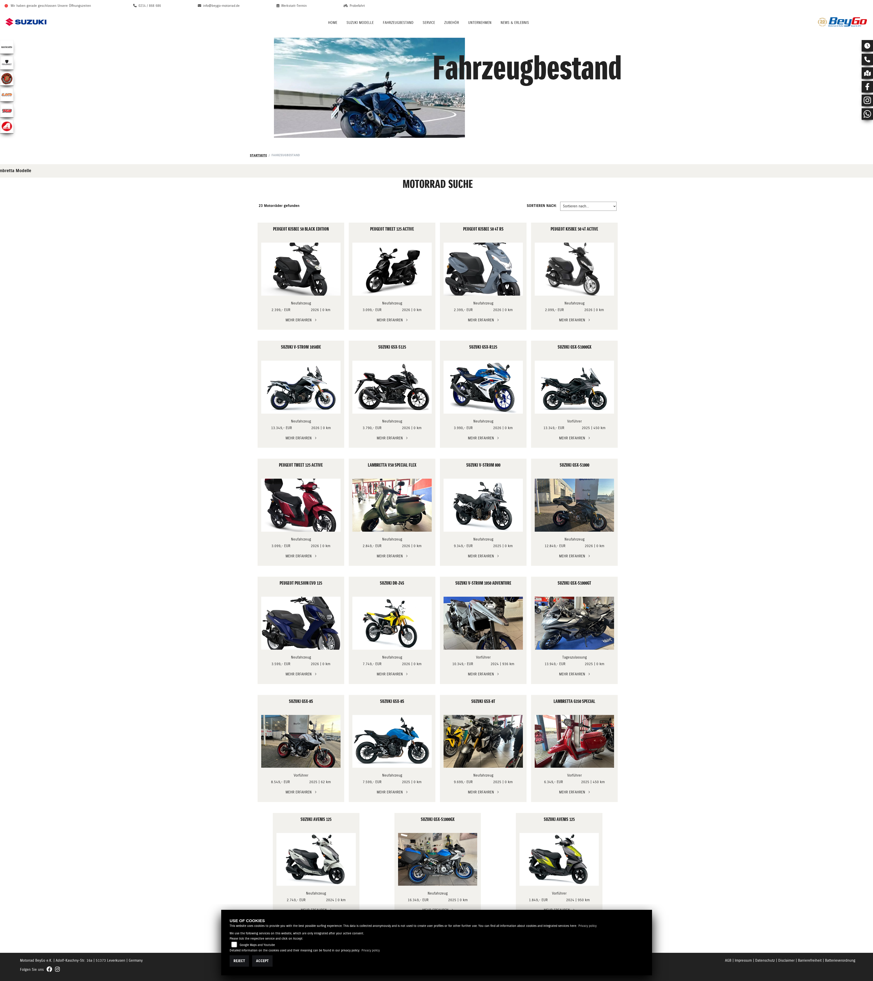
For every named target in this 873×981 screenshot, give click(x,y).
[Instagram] (867, 100)
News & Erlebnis (515, 22)
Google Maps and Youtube (257, 945)
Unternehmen (480, 22)
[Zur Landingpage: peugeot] (7, 63)
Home (332, 22)
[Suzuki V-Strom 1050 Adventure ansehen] (483, 623)
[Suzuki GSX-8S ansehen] (301, 741)
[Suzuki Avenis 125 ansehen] (316, 859)
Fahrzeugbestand (398, 22)
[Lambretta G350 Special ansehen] (574, 741)
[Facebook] (867, 86)
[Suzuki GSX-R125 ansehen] (483, 387)
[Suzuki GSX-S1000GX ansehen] (574, 387)
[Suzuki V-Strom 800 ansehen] (483, 505)
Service (429, 22)
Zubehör (451, 22)
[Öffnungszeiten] (867, 45)
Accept (262, 961)
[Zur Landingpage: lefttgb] (7, 110)
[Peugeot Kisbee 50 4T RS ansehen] (483, 269)
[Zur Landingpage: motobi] (7, 79)
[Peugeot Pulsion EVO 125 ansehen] (301, 623)
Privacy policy (587, 926)
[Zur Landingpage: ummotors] (7, 94)
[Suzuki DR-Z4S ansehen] (392, 623)
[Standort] (867, 73)
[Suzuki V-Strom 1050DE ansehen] (301, 387)
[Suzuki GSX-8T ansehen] (483, 741)
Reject (239, 961)
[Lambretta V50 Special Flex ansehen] (392, 505)
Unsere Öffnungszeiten (74, 6)
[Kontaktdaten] (867, 59)
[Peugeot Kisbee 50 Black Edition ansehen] (301, 269)
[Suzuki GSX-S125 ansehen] (392, 387)
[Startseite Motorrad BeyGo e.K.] (843, 22)
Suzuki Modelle (360, 22)
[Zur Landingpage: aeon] (7, 126)
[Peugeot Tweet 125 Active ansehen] (392, 269)
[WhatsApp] (867, 114)
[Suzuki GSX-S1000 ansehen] (574, 505)
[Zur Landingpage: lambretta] (7, 47)
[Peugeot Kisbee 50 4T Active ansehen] (574, 269)
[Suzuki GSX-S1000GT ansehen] (574, 623)
